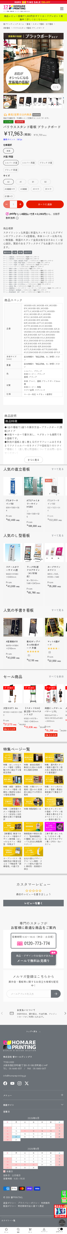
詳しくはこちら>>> (37, 19)
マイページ (44, 1232)
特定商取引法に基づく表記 (31, 1205)
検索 (18, 1232)
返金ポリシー (9, 1202)
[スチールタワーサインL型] (12, 552)
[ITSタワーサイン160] (54, 486)
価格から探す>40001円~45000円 (19, 280)
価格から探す (13, 268)
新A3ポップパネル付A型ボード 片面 (33, 644)
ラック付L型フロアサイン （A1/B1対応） (33, 571)
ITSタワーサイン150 (12, 502)
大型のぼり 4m (10, 708)
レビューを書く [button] (33, 903)
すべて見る (57, 469)
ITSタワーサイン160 (53, 502)
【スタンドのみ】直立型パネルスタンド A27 (32, 711)
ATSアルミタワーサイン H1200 (33, 503)
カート (30, 1232)
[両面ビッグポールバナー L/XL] (54, 693)
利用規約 (45, 1202)
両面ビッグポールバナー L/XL (53, 709)
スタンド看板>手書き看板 (17, 263)
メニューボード (14, 266)
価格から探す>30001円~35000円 (18, 276)
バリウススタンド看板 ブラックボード (28, 28)
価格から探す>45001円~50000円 (18, 282)
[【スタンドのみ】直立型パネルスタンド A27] (33, 693)
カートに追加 (45, 204)
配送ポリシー (9, 1205)
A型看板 (7, 28)
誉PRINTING (16, 1197)
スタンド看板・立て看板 (43, 24)
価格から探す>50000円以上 (17, 284)
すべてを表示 (56, 676)
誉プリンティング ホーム (14, 24)
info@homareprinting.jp (14, 1075)
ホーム (5, 257)
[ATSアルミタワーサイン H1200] (33, 486)
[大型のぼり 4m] (12, 693)
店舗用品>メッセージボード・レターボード (22, 288)
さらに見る (33, 459)
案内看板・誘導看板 (15, 290)
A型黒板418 (12, 641)
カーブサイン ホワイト (53, 568)
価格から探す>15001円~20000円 (18, 270)
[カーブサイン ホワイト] (54, 552)
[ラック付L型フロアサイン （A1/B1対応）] (33, 552)
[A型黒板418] (12, 627)
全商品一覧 (12, 286)
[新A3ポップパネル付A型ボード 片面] (33, 627)
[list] (33, 63)
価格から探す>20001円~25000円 (18, 272)
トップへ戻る (32, 1031)
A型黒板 (11, 259)
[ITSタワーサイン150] (12, 486)
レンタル (8, 122)
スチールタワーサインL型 (12, 568)
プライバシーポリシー (29, 1202)
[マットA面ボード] (54, 627)
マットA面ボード (53, 643)
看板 (29, 24)
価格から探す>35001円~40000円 (19, 278)
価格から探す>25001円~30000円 (18, 274)
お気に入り (59, 1230)
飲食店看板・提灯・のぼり (17, 292)
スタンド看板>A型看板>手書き (18, 261)
